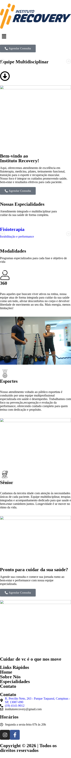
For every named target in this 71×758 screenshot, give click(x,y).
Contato (8, 686)
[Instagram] (5, 735)
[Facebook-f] (15, 735)
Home (6, 672)
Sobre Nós (10, 676)
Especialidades (15, 681)
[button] (35, 36)
